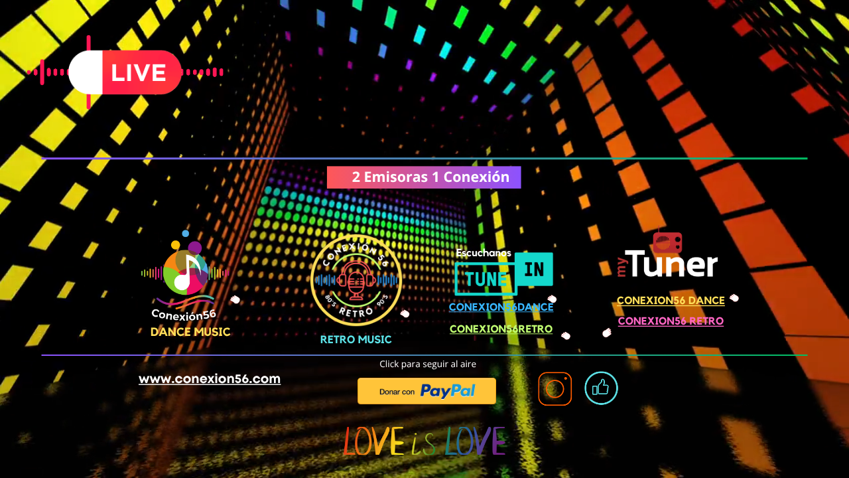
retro (536, 330)
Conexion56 (484, 330)
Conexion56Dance (501, 308)
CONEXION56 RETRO (671, 322)
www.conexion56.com (210, 379)
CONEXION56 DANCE (671, 301)
